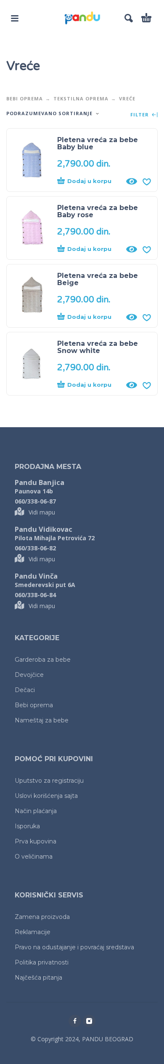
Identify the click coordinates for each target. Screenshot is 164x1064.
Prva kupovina (35, 841)
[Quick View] (131, 181)
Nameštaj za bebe (42, 720)
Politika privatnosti (42, 962)
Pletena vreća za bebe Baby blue (97, 143)
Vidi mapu (42, 512)
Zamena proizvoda (42, 917)
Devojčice (29, 675)
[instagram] (89, 1021)
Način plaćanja (36, 811)
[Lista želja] (147, 181)
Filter (140, 115)
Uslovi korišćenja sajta (46, 796)
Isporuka (27, 826)
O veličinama (34, 856)
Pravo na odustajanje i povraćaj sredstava (74, 947)
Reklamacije (32, 932)
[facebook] (75, 1021)
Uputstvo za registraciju (49, 780)
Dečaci (25, 690)
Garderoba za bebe (43, 659)
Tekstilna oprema (80, 98)
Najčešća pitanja (38, 977)
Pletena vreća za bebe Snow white (97, 347)
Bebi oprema (24, 98)
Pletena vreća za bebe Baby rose (97, 211)
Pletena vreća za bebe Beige (97, 279)
